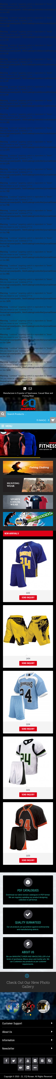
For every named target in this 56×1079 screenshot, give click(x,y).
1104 (28, 724)
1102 (28, 593)
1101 (28, 790)
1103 (28, 856)
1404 (28, 658)
